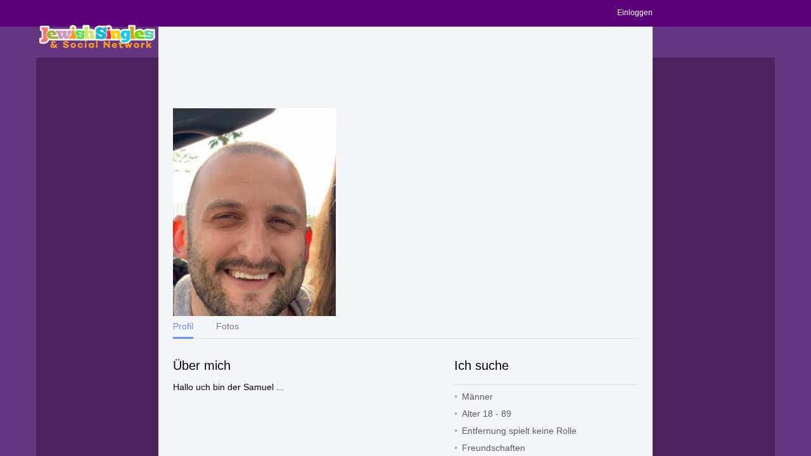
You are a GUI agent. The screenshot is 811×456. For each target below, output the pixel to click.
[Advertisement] (405, 67)
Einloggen (635, 12)
